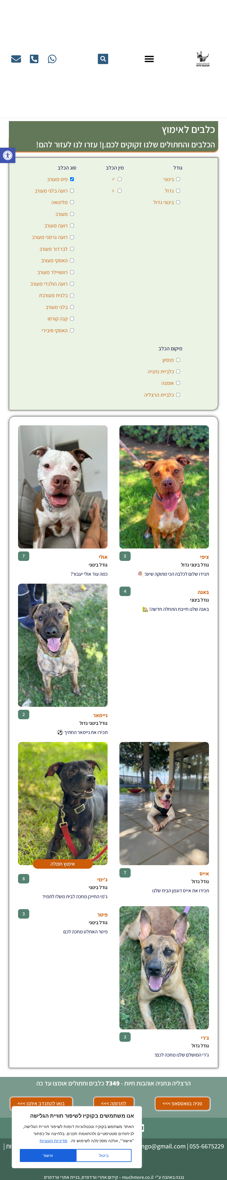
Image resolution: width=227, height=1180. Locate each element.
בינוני (168, 179)
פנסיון (168, 360)
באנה (203, 592)
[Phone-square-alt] (34, 59)
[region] (77, 1137)
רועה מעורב (56, 225)
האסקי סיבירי (55, 330)
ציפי (204, 557)
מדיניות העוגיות (53, 1140)
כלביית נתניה (161, 371)
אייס (204, 873)
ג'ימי (102, 879)
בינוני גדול (163, 202)
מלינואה (59, 202)
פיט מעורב (57, 179)
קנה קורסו (58, 318)
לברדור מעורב (53, 248)
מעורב (61, 214)
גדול (169, 190)
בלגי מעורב (57, 307)
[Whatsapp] (52, 59)
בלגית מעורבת (53, 295)
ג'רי (205, 1037)
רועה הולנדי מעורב (49, 283)
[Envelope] (16, 59)
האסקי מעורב (54, 260)
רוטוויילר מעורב (52, 272)
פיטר (102, 914)
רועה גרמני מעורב (50, 237)
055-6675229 (206, 1146)
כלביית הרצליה (159, 394)
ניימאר (100, 715)
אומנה (167, 383)
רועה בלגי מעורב (51, 190)
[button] (7, 155)
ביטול (103, 1155)
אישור (48, 1155)
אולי (103, 557)
